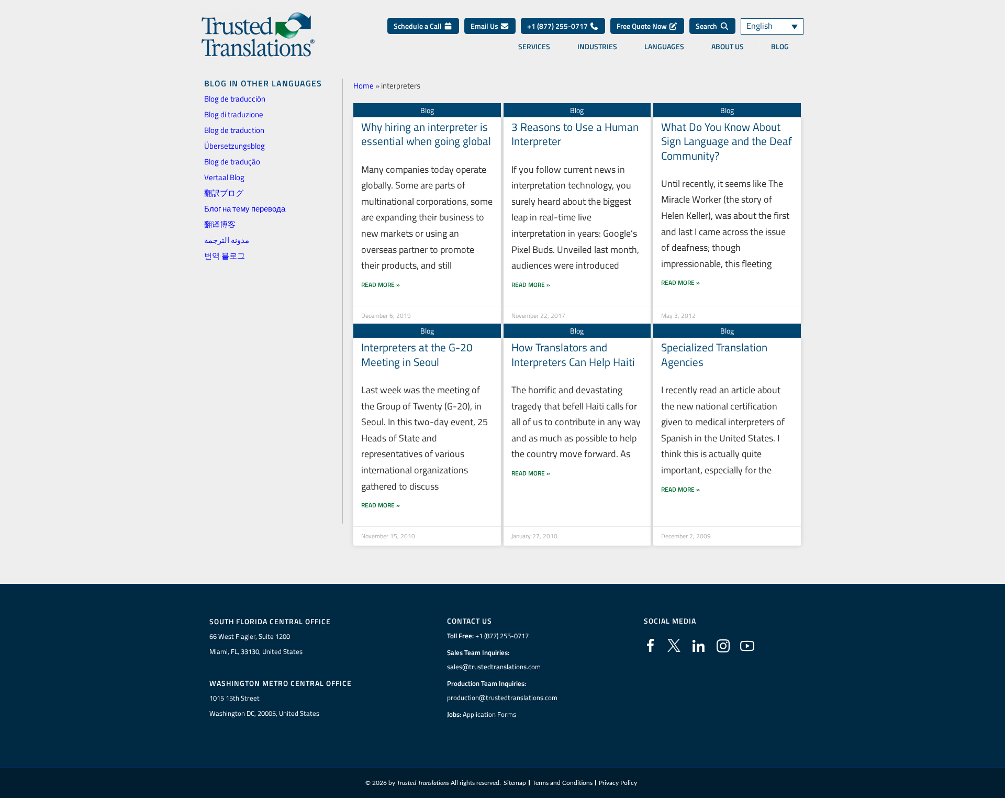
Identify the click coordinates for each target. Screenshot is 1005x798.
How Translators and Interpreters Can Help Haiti (573, 354)
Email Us (485, 25)
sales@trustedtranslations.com (494, 666)
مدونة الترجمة (226, 240)
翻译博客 (220, 224)
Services (534, 46)
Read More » (380, 285)
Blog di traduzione (233, 114)
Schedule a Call (418, 25)
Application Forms (489, 714)
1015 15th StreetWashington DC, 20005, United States (264, 705)
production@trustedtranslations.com (502, 697)
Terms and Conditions (562, 783)
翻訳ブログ (223, 193)
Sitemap (515, 783)
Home (363, 86)
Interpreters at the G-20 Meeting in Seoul (417, 354)
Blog (780, 46)
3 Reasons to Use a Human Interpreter (575, 133)
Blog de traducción (234, 99)
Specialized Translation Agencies (714, 354)
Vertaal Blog (224, 177)
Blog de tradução (232, 162)
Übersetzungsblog (234, 146)
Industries (597, 46)
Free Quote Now (642, 25)
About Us (727, 46)
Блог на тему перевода (244, 209)
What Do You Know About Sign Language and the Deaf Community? (726, 141)
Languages (664, 46)
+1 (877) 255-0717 (558, 25)
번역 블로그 (224, 256)
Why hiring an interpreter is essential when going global (426, 133)
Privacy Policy (618, 783)
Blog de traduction (234, 130)
